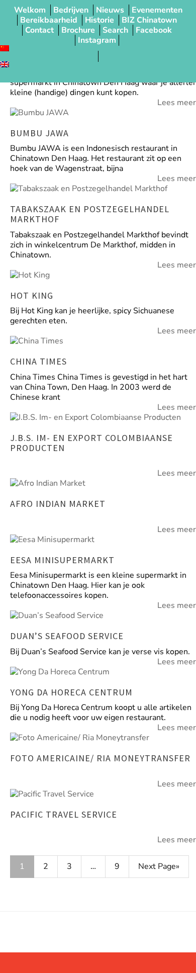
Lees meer (176, 102)
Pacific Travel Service (63, 814)
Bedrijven (70, 10)
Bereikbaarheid (48, 20)
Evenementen (157, 10)
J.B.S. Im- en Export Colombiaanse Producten (91, 443)
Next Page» (158, 866)
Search (115, 30)
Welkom (30, 10)
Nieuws (110, 10)
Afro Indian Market (58, 503)
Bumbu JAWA (39, 133)
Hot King (31, 295)
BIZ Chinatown (149, 20)
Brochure (78, 30)
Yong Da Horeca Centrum (71, 692)
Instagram (97, 40)
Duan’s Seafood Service (67, 636)
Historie (99, 20)
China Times (38, 361)
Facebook (154, 30)
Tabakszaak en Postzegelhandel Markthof (89, 214)
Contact (39, 30)
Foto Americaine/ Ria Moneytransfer (100, 758)
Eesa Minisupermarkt (62, 560)
